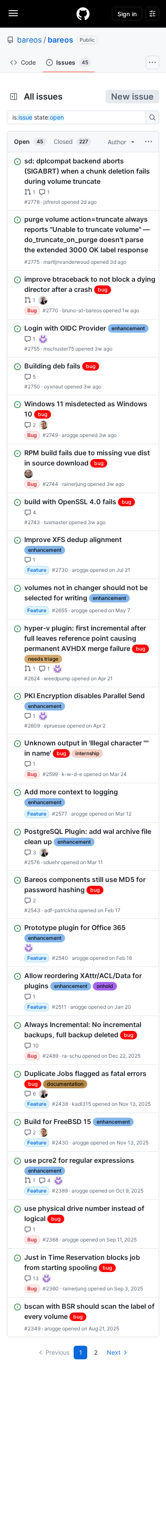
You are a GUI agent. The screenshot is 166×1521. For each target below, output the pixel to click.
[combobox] (78, 117)
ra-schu (71, 1056)
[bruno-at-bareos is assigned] (43, 300)
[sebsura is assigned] (43, 339)
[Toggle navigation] (13, 13)
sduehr (51, 862)
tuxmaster (55, 522)
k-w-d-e (72, 774)
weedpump (57, 678)
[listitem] (83, 181)
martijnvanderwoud (66, 262)
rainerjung (74, 484)
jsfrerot (51, 202)
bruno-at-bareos (82, 310)
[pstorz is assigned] (28, 474)
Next (113, 1352)
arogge (70, 435)
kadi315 (81, 1104)
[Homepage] (83, 13)
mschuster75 (58, 348)
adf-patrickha (60, 910)
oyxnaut (53, 386)
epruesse (55, 725)
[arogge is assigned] (43, 425)
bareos (29, 39)
